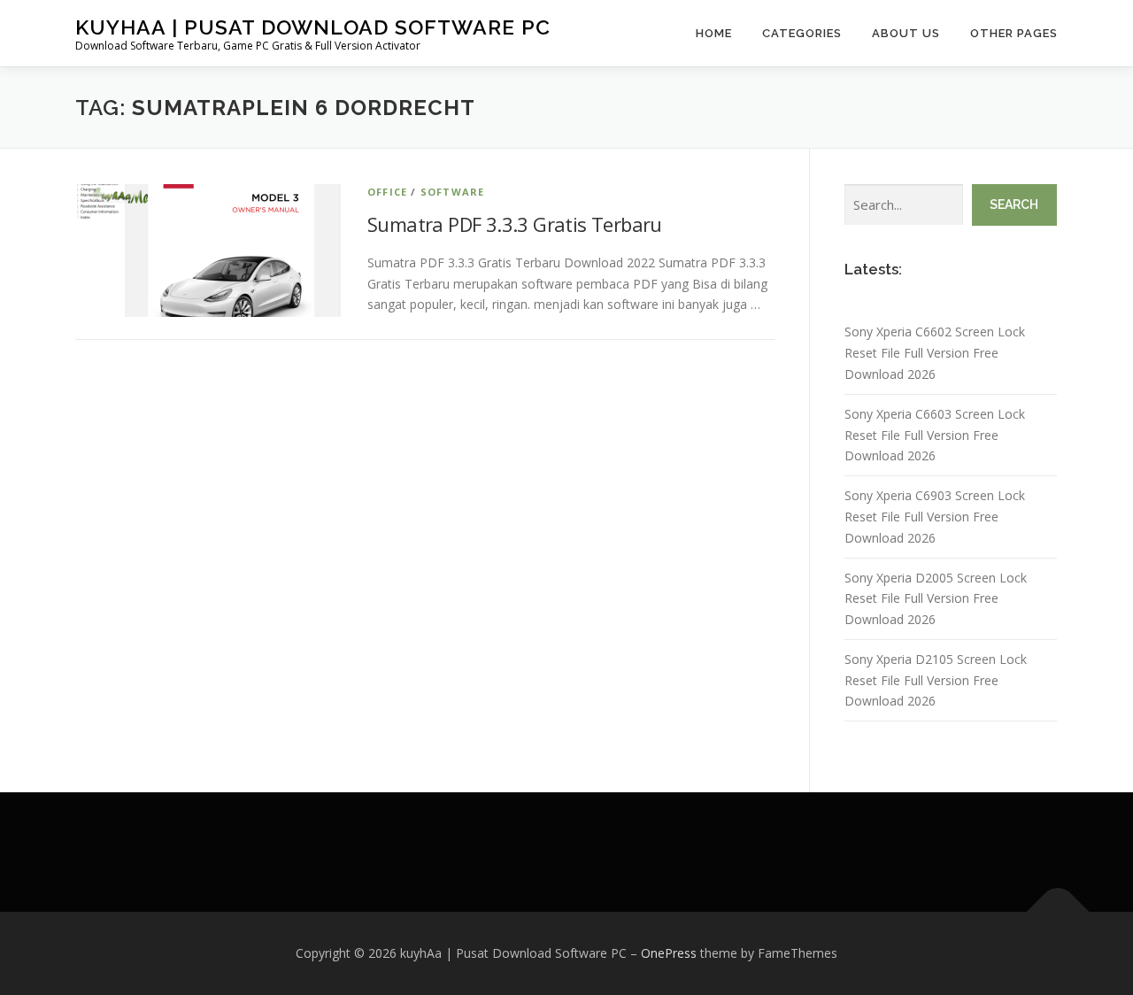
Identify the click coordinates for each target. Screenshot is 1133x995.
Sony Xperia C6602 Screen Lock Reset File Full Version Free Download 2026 (934, 352)
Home (714, 33)
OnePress (669, 953)
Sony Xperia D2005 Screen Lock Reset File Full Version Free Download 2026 (935, 599)
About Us (906, 33)
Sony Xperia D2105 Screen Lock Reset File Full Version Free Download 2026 (935, 680)
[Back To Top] (1058, 912)
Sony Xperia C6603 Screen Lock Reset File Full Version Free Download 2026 (934, 435)
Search (1014, 204)
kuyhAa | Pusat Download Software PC (313, 27)
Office (387, 191)
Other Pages (1014, 33)
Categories (802, 33)
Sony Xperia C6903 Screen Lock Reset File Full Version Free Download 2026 (934, 516)
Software (452, 191)
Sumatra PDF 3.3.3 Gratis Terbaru (514, 224)
